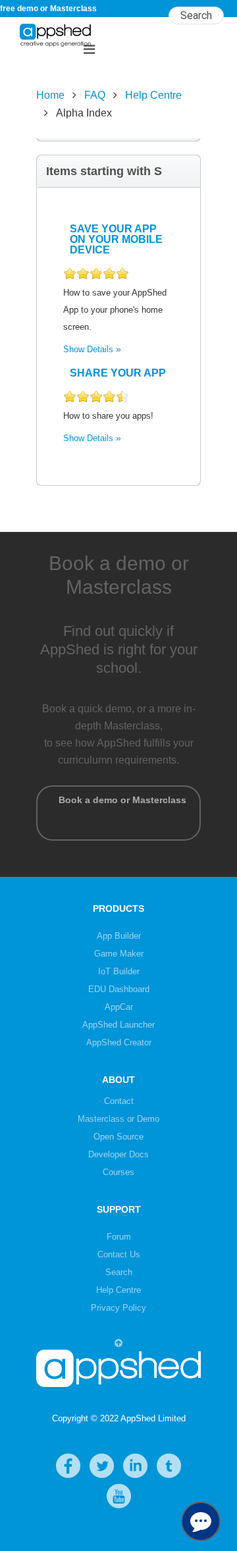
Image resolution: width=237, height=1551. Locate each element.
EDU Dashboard (118, 989)
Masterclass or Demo (118, 1119)
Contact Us (118, 1254)
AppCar (119, 1007)
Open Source (118, 1137)
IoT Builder (119, 971)
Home (50, 95)
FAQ (94, 95)
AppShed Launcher (118, 1025)
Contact (119, 1101)
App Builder (119, 936)
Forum (119, 1237)
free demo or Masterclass (48, 8)
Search (118, 1272)
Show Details (88, 349)
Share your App (118, 373)
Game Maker (119, 954)
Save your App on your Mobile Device (116, 239)
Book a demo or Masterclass (118, 813)
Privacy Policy (118, 1308)
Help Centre (153, 95)
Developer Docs (118, 1154)
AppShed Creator (118, 1042)
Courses (118, 1172)
